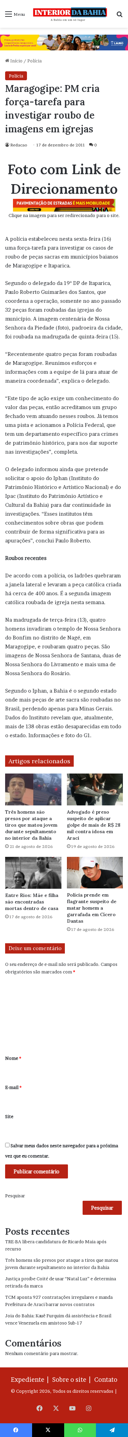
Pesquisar (15, 1195)
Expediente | (31, 1379)
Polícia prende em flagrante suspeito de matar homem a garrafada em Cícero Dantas (91, 908)
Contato (105, 1379)
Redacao (18, 144)
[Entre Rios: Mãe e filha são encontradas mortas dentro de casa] (33, 873)
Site (9, 1116)
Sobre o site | (72, 1379)
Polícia (34, 60)
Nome (13, 1058)
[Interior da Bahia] (70, 14)
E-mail (13, 1087)
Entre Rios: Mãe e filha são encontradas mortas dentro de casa (31, 901)
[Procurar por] (119, 16)
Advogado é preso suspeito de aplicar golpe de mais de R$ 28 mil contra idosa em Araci (93, 825)
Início (16, 60)
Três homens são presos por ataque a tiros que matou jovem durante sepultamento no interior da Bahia (31, 825)
